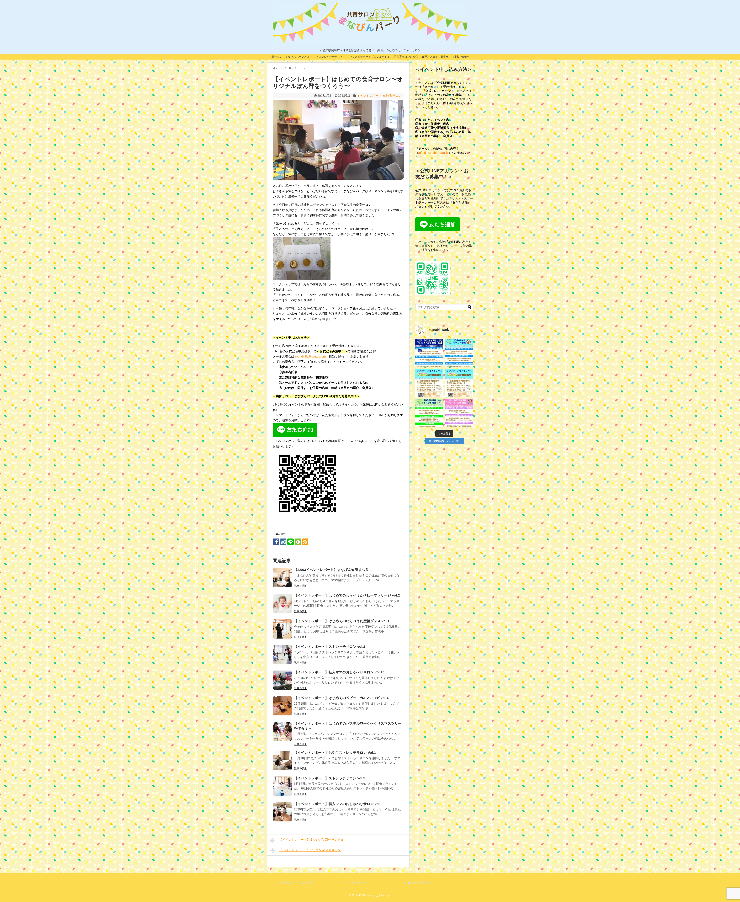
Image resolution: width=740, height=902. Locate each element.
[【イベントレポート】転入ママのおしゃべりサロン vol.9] (282, 811)
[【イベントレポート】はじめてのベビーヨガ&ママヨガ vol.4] (282, 705)
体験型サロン (392, 95)
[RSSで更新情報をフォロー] (305, 542)
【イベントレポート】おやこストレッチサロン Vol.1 (335, 753)
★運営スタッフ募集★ (435, 56)
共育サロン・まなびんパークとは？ (290, 56)
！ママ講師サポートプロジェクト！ (368, 56)
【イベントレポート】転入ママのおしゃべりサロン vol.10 (339, 672)
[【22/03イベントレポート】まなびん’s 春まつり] (282, 577)
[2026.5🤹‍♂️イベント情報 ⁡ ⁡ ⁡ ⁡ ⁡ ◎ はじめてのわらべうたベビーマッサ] (429, 413)
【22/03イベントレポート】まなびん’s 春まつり (331, 570)
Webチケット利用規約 (419, 882)
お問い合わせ (460, 56)
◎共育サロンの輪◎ (406, 56)
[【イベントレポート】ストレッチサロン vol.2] (282, 654)
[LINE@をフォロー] (290, 542)
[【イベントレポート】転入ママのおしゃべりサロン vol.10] (282, 680)
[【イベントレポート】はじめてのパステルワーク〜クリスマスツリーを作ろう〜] (282, 731)
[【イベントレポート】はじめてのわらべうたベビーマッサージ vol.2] (282, 603)
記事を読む (300, 585)
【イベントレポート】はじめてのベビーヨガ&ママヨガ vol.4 (341, 698)
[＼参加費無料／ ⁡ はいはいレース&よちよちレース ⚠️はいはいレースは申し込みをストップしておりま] (429, 383)
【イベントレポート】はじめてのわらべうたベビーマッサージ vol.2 (347, 595)
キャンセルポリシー (356, 882)
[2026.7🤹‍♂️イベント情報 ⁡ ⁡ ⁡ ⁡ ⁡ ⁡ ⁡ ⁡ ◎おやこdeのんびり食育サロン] (429, 353)
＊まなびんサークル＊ (329, 56)
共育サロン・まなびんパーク (374, 895)
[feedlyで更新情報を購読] (298, 542)
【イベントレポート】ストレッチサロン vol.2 (329, 647)
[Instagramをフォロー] (283, 542)
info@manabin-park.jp (433, 152)
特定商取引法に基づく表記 (297, 882)
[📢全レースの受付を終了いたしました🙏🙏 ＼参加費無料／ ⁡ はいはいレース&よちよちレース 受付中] (459, 383)
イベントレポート (369, 95)
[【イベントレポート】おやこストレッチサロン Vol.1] (282, 760)
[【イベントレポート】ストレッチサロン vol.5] (282, 786)
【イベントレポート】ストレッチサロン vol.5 (329, 778)
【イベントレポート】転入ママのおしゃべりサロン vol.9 (338, 804)
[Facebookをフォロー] (276, 542)
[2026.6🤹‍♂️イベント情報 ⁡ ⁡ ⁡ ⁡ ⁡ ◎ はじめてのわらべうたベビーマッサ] (459, 353)
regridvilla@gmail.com (310, 356)
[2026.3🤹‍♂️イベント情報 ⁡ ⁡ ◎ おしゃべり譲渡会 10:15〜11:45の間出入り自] (459, 413)
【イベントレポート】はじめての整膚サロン (310, 850)
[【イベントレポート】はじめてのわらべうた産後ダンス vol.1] (282, 629)
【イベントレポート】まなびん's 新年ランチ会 (311, 839)
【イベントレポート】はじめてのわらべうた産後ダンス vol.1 (341, 621)
